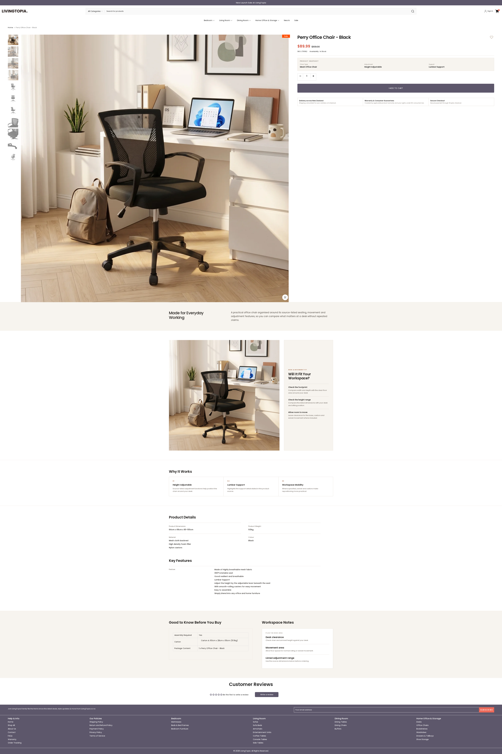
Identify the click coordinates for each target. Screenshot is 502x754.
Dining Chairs (341, 725)
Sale (296, 20)
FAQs (10, 736)
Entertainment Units (262, 732)
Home (10, 27)
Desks (419, 722)
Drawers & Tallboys (425, 736)
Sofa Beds (257, 725)
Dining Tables (341, 722)
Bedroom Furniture (179, 728)
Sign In (490, 11)
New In (287, 20)
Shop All (11, 725)
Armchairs (257, 728)
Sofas (255, 722)
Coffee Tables (259, 736)
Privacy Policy (96, 732)
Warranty (12, 739)
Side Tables (258, 742)
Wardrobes (421, 732)
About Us (12, 728)
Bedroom (208, 20)
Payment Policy (97, 728)
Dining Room (243, 20)
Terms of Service (97, 736)
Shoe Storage (422, 739)
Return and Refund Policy (101, 725)
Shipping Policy (96, 722)
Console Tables (260, 739)
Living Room (224, 20)
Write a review (266, 694)
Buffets (338, 728)
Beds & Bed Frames (180, 725)
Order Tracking (14, 742)
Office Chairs (422, 725)
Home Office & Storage (266, 20)
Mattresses (176, 722)
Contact (12, 732)
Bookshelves (421, 728)
